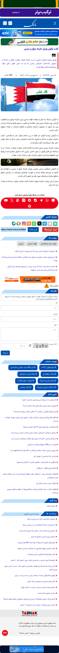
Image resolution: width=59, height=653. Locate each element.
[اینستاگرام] (23, 223)
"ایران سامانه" (24, 633)
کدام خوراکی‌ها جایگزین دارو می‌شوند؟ (41, 554)
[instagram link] (24, 200)
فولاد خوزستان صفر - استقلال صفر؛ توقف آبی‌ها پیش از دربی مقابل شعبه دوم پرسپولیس (30, 476)
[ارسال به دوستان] (50, 224)
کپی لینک (33, 229)
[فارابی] (29, 41)
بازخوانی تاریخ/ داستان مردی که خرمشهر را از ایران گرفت (35, 251)
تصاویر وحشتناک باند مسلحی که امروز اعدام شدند (37, 531)
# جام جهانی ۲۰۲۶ (48, 367)
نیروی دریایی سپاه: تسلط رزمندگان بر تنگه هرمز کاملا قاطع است (33, 450)
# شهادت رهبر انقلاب (25, 380)
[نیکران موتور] (29, 162)
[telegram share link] (44, 224)
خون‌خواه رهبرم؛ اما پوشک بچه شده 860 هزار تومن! (36, 542)
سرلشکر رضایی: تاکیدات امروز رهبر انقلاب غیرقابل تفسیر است (33, 438)
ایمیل (55, 314)
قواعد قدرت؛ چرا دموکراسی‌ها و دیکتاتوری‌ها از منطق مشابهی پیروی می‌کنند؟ (32, 491)
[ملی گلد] (29, 4)
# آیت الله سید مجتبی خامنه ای (23, 367)
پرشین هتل (51, 506)
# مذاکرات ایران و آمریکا (46, 387)
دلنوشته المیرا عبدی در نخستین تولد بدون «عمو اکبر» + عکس (33, 560)
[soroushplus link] (29, 200)
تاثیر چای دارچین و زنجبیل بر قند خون (41, 581)
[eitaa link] (18, 200)
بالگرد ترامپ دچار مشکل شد (46, 483)
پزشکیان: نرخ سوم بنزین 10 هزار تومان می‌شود (39, 427)
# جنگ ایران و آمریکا (48, 380)
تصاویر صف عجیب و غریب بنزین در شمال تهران (38, 587)
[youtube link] (6, 200)
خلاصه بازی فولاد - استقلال (46, 468)
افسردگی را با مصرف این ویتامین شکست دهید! (39, 400)
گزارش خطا (54, 286)
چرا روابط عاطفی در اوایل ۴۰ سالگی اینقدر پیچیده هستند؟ (34, 411)
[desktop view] (10, 23)
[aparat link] (29, 206)
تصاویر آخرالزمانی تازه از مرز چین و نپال (41, 519)
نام (57, 303)
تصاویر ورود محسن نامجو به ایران (43, 537)
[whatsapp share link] (34, 224)
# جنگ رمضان (25, 387)
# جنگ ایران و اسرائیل (28, 374)
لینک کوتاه (52, 229)
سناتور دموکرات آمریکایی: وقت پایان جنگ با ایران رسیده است (33, 433)
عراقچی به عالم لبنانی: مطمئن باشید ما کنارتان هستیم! (36, 462)
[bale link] (35, 200)
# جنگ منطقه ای (49, 374)
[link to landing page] (30, 23)
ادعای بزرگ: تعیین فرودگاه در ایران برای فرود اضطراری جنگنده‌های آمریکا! (29, 599)
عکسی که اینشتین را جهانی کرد (45, 456)
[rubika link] (53, 200)
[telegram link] (41, 200)
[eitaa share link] (28, 224)
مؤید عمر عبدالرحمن (48, 243)
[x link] (12, 200)
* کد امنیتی (53, 344)
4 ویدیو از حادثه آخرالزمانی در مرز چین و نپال (39, 525)
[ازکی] (29, 33)
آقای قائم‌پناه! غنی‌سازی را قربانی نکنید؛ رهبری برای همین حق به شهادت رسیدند (31, 419)
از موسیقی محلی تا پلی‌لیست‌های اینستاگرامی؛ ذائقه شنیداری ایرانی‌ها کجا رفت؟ (29, 259)
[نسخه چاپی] (55, 224)
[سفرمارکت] (29, 279)
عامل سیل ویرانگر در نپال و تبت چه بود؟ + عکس (37, 605)
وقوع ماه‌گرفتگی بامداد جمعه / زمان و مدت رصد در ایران (35, 575)
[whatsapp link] (47, 200)
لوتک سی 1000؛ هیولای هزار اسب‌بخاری (42, 444)
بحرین (21, 243)
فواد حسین (32, 243)
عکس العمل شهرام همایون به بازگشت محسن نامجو (36, 548)
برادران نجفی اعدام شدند (46, 593)
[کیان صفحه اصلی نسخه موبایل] (29, 649)
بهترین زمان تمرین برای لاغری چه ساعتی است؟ (39, 406)
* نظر (56, 325)
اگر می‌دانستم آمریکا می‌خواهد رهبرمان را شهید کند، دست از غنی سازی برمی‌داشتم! (30, 568)
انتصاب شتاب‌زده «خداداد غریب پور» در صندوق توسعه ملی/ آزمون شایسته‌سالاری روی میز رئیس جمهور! (32, 268)
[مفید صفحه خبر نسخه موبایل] (29, 12)
